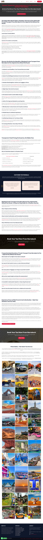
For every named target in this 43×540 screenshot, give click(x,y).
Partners (24, 538)
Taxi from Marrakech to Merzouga (19, 528)
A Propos (22, 538)
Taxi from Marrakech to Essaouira (19, 529)
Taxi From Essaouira (17, 534)
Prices (35, 1)
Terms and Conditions (29, 538)
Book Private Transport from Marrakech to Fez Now (8, 323)
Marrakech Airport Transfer (18, 527)
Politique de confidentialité (35, 538)
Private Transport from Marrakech (10, 156)
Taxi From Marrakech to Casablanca (19, 530)
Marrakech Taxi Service (5, 42)
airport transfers (14, 349)
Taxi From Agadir (17, 533)
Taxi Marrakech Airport (19, 176)
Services (31, 1)
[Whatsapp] (2, 538)
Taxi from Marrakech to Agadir (19, 531)
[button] (32, 1)
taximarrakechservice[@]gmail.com (33, 534)
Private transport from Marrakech (10, 29)
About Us (27, 1)
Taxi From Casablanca (18, 532)
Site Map (40, 538)
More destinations (17, 535)
